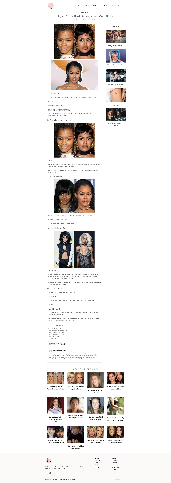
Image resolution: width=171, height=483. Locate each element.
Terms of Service (116, 465)
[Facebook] (47, 473)
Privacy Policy (115, 467)
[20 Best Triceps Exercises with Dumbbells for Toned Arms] (116, 36)
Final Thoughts (51, 338)
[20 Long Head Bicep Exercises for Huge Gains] (116, 115)
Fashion (86, 5)
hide (61, 325)
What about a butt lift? (55, 336)
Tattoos (104, 5)
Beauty (79, 5)
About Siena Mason (59, 351)
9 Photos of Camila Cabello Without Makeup (57, 344)
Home (82, 12)
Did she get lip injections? (56, 332)
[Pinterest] (50, 473)
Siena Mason (79, 19)
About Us (114, 458)
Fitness (112, 5)
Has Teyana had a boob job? (57, 334)
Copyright (114, 462)
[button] (118, 5)
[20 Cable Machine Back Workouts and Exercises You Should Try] (116, 76)
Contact (114, 469)
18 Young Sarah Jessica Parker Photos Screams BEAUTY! (55, 419)
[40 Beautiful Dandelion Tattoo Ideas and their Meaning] (116, 95)
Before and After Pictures (54, 328)
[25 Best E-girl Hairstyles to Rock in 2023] (116, 56)
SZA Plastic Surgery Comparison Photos (57, 343)
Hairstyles (95, 5)
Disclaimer (81, 358)
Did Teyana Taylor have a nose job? (59, 330)
